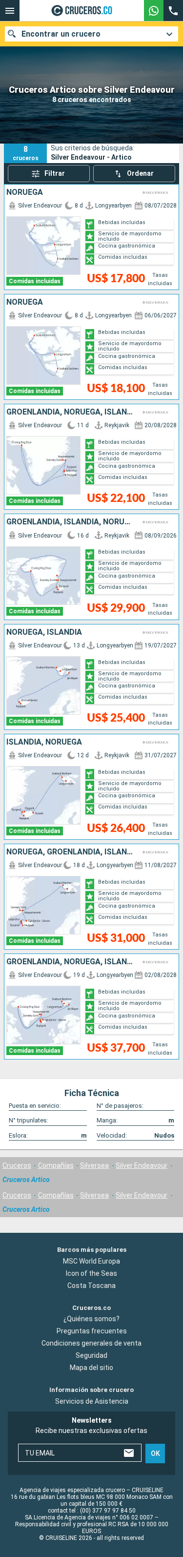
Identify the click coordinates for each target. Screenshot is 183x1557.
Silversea (94, 1165)
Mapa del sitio (91, 1367)
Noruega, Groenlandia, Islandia (70, 852)
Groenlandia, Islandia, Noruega (70, 522)
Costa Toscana (91, 1285)
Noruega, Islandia (44, 632)
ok (155, 1453)
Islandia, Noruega (44, 742)
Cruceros (16, 1165)
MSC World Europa (91, 1261)
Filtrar (54, 173)
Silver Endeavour (141, 1165)
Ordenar (140, 173)
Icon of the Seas (91, 1273)
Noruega (24, 192)
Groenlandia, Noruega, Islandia (70, 412)
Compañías (56, 1165)
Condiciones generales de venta (91, 1343)
